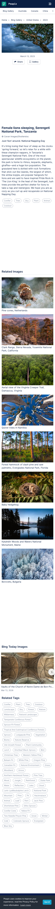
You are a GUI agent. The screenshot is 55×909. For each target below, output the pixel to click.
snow (34, 816)
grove (21, 770)
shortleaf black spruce (25, 750)
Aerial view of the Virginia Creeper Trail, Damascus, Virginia (23, 389)
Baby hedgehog (10, 504)
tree (18, 200)
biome (7, 740)
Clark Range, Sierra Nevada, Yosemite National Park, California (27, 349)
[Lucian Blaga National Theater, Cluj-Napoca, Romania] (4, 38)
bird (42, 750)
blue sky (8, 826)
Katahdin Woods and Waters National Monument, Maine (21, 543)
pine (20, 795)
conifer (7, 200)
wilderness (9, 714)
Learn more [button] (25, 905)
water (6, 785)
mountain (8, 795)
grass (47, 765)
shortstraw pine (11, 805)
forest (31, 709)
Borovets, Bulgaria (11, 581)
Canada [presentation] (34, 11)
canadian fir (10, 765)
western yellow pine (32, 755)
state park (45, 780)
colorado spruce (21, 821)
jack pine (38, 800)
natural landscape (28, 714)
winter (45, 816)
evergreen (39, 821)
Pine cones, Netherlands (14, 310)
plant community (34, 745)
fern (26, 800)
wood (6, 780)
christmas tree (11, 755)
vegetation (40, 735)
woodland (8, 770)
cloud (41, 785)
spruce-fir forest (12, 724)
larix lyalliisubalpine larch (16, 790)
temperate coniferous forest (17, 719)
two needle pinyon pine (15, 816)
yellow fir (25, 811)
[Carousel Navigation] (27, 674)
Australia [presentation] (22, 11)
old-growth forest (12, 745)
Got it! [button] (47, 902)
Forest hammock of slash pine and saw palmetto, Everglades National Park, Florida (25, 466)
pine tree (38, 775)
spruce (7, 735)
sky (27, 200)
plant (36, 200)
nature (42, 709)
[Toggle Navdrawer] (50, 4)
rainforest (30, 780)
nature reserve (22, 740)
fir (28, 795)
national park (40, 790)
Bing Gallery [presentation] (8, 11)
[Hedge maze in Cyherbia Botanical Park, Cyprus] (50, 38)
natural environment (30, 765)
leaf (17, 800)
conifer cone (10, 811)
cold (6, 821)
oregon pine (39, 760)
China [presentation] (45, 11)
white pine (23, 760)
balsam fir (8, 760)
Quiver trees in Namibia (14, 427)
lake (31, 785)
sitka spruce (30, 805)
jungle (17, 780)
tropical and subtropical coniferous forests (24, 729)
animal (47, 200)
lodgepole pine (23, 735)
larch (6, 750)
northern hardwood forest (16, 775)
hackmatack (40, 795)
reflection (19, 785)
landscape (9, 709)
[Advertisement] (27, 96)
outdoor (8, 205)
